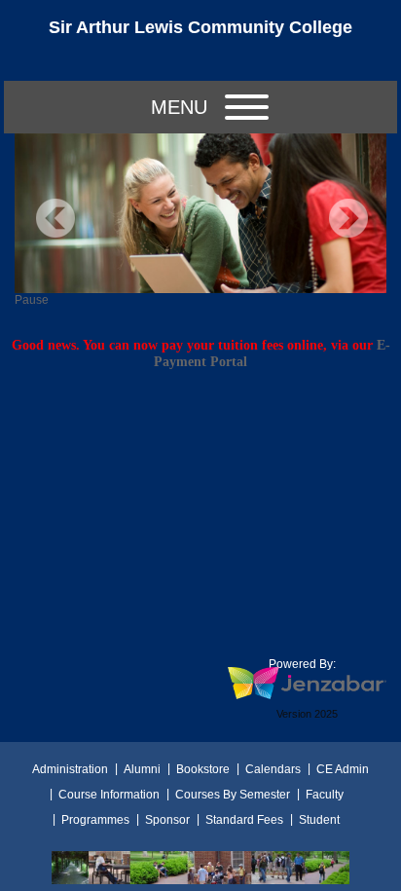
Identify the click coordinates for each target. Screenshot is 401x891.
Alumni (142, 769)
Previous (55, 218)
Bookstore (203, 769)
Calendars (273, 769)
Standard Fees (244, 820)
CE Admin (342, 769)
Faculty (325, 794)
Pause (32, 300)
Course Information (109, 794)
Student (319, 820)
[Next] (348, 218)
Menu (179, 107)
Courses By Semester (232, 794)
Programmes (95, 820)
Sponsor (167, 820)
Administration (70, 769)
